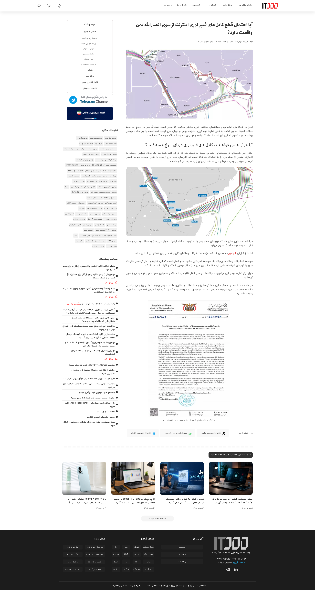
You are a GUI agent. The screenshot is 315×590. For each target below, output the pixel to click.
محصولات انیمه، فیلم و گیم (100, 192)
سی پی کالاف (71, 203)
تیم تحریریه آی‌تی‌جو (244, 41)
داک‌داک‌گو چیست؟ (106, 411)
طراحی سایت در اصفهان (89, 149)
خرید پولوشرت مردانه (71, 149)
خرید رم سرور (88, 225)
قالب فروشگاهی (110, 143)
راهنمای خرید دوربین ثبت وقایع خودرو (97, 392)
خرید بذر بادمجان (74, 176)
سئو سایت (79, 241)
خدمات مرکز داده (110, 138)
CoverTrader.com (95, 219)
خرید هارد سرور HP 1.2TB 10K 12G (78, 165)
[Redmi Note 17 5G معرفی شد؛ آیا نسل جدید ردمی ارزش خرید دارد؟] (84, 478)
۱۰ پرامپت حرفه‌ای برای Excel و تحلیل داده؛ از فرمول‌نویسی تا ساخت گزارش (134, 501)
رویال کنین (99, 143)
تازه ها (218, 41)
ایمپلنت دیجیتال (75, 225)
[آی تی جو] (267, 5)
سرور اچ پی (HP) (110, 197)
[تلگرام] (227, 570)
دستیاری (81, 208)
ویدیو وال (81, 203)
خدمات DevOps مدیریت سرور (105, 230)
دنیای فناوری (209, 41)
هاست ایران (239, 562)
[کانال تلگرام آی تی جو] (90, 100)
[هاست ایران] (90, 113)
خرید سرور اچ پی (110, 208)
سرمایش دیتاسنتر (96, 138)
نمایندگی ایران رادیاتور (93, 170)
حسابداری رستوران (110, 219)
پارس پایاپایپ (111, 246)
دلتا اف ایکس (100, 225)
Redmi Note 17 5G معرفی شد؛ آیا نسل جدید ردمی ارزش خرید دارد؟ (87, 501)
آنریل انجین (86, 176)
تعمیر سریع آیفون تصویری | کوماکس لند (102, 203)
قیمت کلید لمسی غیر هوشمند (106, 160)
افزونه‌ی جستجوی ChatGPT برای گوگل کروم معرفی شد (89, 378)
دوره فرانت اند (85, 235)
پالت (75, 235)
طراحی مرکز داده (82, 138)
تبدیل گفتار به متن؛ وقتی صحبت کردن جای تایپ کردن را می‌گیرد (185, 501)
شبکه (200, 41)
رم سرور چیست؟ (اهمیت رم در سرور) (97, 303)
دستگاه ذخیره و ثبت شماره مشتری (104, 235)
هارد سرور (112, 181)
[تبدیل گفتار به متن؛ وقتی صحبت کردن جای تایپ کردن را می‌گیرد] (182, 478)
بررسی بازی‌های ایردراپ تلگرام (101, 417)
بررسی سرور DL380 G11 (80, 192)
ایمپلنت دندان (111, 225)
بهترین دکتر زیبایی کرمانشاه (107, 187)
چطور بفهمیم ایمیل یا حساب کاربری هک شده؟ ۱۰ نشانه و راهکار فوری (232, 501)
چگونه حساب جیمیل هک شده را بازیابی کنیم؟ (93, 397)
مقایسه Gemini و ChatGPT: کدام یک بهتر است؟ (92, 365)
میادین (231, 253)
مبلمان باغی (103, 181)
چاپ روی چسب (95, 214)
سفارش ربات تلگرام (109, 170)
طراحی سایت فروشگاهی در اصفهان (83, 187)
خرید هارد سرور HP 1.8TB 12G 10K (104, 165)
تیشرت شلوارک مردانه (109, 154)
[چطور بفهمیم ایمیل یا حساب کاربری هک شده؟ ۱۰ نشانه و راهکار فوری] (231, 478)
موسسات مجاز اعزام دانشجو (95, 241)
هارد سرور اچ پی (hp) (75, 170)
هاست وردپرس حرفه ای (108, 149)
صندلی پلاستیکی (78, 181)
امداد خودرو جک (81, 214)
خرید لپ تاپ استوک (94, 197)
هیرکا (66, 187)
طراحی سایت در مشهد (94, 208)
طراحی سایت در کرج (109, 214)
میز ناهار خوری (92, 181)
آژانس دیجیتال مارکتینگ (84, 160)
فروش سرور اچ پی (86, 143)
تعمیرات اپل (69, 214)
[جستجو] (39, 5)
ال (235, 253)
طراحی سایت (96, 176)
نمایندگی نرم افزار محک (91, 154)
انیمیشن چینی (88, 230)
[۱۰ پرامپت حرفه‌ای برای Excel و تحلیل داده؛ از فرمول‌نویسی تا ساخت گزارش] (133, 478)
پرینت (114, 192)
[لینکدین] (235, 570)
